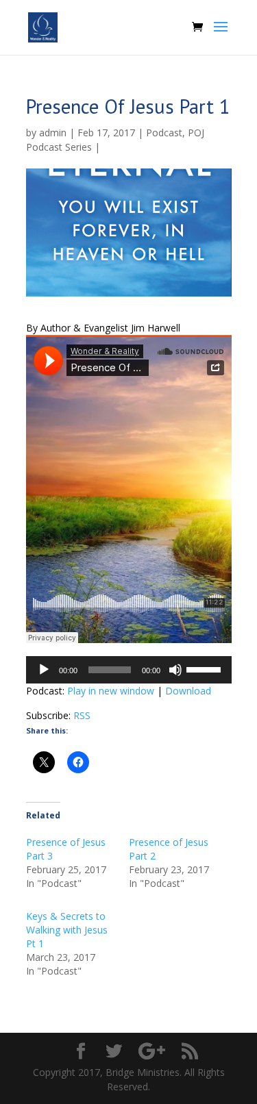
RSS (81, 715)
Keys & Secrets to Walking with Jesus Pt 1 (67, 929)
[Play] (44, 670)
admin (52, 132)
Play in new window (110, 690)
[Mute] (175, 670)
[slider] (205, 668)
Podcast (164, 132)
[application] (129, 669)
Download (188, 690)
